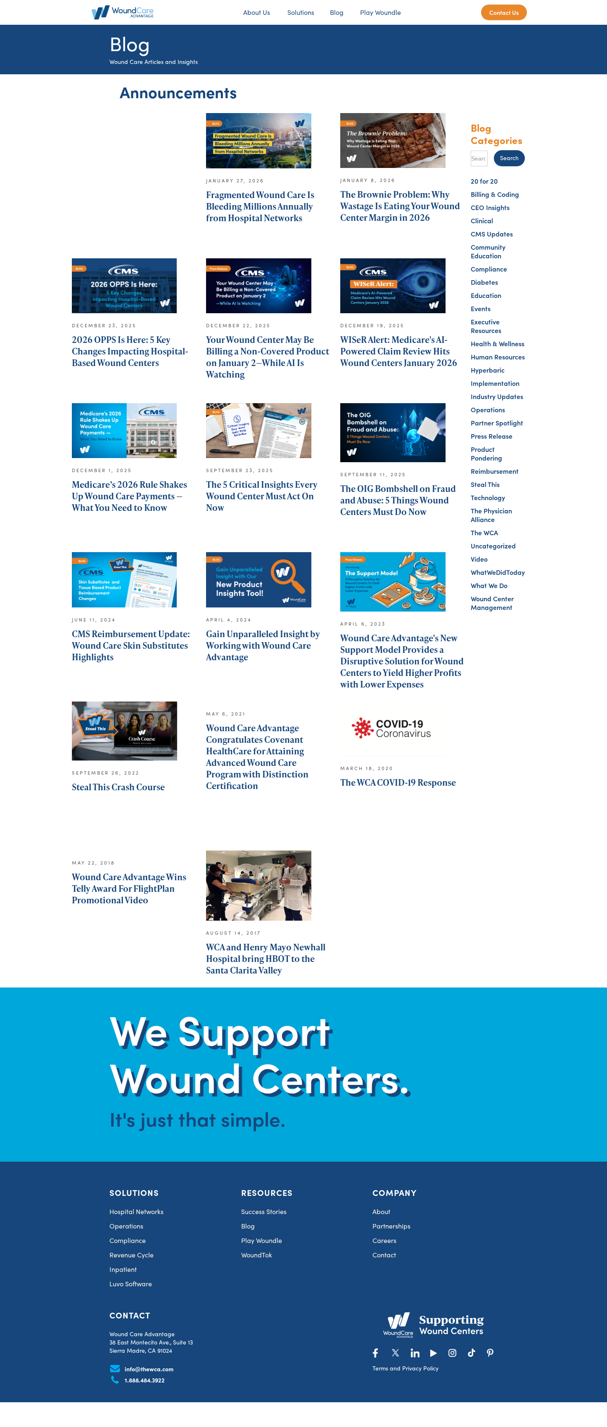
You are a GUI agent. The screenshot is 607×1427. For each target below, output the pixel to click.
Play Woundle (380, 12)
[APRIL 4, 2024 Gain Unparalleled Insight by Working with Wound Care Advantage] (268, 583)
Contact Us (504, 12)
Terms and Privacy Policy (405, 1368)
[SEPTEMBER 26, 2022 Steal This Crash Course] (134, 732)
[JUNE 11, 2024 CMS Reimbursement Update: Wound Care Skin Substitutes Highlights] (134, 583)
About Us (256, 12)
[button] (300, 12)
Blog (337, 12)
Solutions (300, 12)
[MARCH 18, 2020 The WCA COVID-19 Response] (402, 732)
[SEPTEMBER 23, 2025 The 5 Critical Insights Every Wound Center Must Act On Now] (268, 434)
